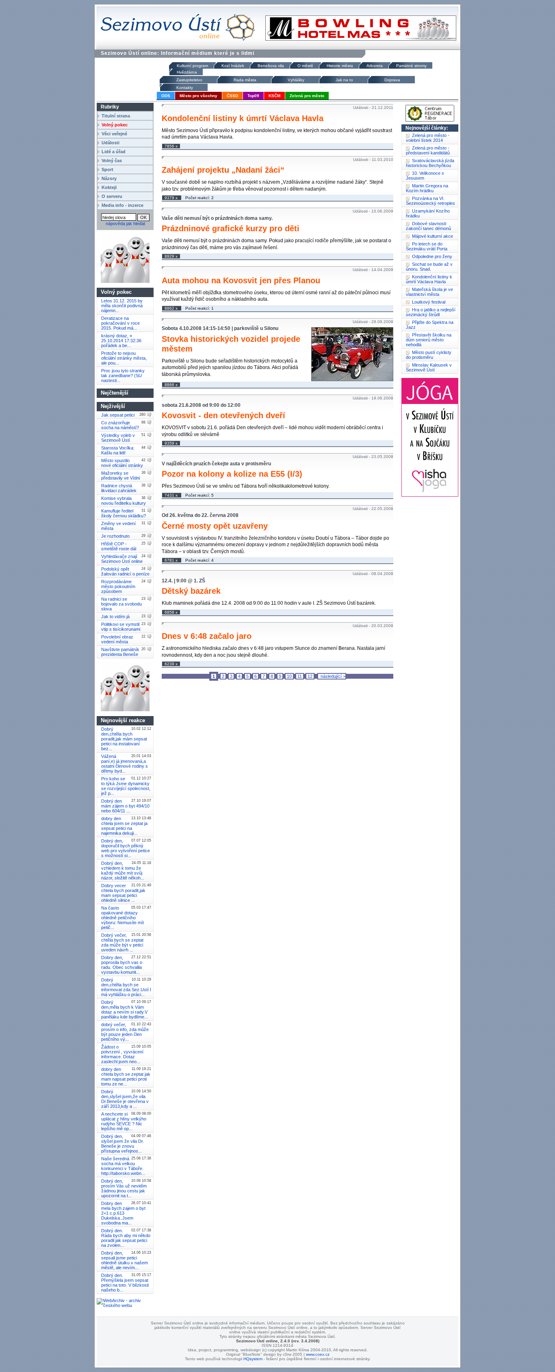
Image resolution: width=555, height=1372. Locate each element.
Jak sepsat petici (117, 414)
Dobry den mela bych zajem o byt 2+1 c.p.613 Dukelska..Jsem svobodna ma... (123, 1213)
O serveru (112, 196)
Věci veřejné (114, 133)
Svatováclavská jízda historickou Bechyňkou (430, 163)
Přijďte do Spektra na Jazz (429, 325)
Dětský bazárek (191, 590)
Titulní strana (116, 115)
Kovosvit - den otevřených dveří (223, 415)
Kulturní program (192, 65)
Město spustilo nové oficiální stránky (122, 463)
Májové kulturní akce (432, 236)
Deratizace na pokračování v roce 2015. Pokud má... (120, 323)
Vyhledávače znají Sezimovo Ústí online (122, 559)
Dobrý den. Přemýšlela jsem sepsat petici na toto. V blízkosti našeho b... (125, 1282)
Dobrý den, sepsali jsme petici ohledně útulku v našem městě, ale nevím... (124, 1260)
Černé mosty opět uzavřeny (215, 525)
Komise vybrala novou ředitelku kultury (123, 501)
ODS (165, 95)
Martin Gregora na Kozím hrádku (427, 188)
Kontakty (184, 87)
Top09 (253, 95)
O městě (305, 65)
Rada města (245, 80)
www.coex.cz (318, 1354)
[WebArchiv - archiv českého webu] (125, 1305)
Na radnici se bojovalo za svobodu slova (121, 604)
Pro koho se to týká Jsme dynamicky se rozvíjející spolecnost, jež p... (125, 786)
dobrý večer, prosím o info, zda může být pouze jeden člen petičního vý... (125, 1032)
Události (110, 142)
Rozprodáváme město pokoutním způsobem (118, 586)
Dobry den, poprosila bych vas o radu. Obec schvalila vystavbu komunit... (121, 965)
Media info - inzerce (122, 205)
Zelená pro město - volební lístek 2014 (427, 138)
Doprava (392, 80)
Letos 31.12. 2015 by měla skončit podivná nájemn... (122, 305)
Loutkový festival (428, 302)
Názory (109, 178)
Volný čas (112, 160)
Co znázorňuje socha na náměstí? (120, 425)
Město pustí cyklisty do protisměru (428, 355)
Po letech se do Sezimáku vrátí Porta (426, 246)
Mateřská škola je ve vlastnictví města (429, 292)
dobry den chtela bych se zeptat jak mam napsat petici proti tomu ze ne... (125, 1076)
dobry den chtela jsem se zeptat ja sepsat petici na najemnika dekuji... (124, 826)
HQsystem (252, 1359)
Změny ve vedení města (118, 526)
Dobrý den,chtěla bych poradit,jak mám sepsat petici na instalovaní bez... (124, 739)
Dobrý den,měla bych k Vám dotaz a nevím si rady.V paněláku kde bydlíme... (124, 1009)
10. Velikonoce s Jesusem (425, 175)
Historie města (340, 65)
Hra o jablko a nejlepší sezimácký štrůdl (430, 312)
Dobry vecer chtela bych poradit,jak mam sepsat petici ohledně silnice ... (123, 893)
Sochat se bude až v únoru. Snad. (429, 266)
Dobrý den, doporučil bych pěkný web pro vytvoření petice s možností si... (125, 848)
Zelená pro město (307, 95)
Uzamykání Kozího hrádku (428, 213)
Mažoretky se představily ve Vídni (120, 475)
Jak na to (344, 80)
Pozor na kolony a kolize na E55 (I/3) (232, 473)
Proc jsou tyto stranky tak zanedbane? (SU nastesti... (123, 375)
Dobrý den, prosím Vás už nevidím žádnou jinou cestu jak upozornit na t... (124, 1188)
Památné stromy (411, 65)
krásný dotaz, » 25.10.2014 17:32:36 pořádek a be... (121, 340)
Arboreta (374, 65)
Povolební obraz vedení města (117, 639)
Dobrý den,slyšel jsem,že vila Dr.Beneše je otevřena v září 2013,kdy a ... (125, 1099)
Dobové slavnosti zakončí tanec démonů (428, 226)
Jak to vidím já (115, 616)
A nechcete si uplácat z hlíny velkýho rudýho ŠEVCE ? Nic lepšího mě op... (123, 1121)
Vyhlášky (296, 80)
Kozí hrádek (232, 65)
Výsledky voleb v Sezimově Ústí (118, 438)
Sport (107, 169)
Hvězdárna (187, 72)
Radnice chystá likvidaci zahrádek (119, 488)
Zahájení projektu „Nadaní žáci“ (223, 169)
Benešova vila (271, 65)
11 (299, 676)
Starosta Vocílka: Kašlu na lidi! (117, 450)
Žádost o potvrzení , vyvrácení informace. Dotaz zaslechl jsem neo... (122, 1054)
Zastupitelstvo (189, 80)
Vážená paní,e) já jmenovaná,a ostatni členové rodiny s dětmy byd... (124, 763)
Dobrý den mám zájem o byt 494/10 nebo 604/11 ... (125, 806)
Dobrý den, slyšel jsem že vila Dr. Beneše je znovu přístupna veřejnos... (122, 1143)
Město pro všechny (198, 95)
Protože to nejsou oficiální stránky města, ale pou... (124, 358)
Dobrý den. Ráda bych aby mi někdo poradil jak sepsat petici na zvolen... (125, 1238)
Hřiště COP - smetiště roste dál (118, 546)
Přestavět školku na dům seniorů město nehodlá (428, 339)
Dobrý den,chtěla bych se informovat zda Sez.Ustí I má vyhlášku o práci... (126, 987)
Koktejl (109, 187)
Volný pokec (115, 124)
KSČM (274, 95)
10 (289, 676)
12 (310, 676)
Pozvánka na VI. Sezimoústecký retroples (430, 201)
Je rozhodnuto (115, 536)
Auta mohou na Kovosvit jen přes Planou (241, 280)
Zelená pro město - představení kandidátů (428, 150)
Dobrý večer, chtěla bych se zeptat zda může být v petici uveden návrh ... (122, 942)
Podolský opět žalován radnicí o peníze (125, 571)
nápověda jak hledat (125, 223)
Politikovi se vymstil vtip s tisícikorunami (120, 627)
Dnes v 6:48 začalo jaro (206, 636)
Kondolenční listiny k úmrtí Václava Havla (242, 118)
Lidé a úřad (114, 151)
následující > (331, 676)
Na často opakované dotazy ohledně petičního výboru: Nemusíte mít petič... (122, 917)
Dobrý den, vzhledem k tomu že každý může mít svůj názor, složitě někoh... (122, 870)
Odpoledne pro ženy (432, 256)
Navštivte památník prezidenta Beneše (120, 652)
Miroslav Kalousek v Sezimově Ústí (429, 367)
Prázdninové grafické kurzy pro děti (230, 228)
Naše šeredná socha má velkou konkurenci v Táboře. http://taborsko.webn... (123, 1166)
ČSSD (232, 95)
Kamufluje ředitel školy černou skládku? (123, 513)
